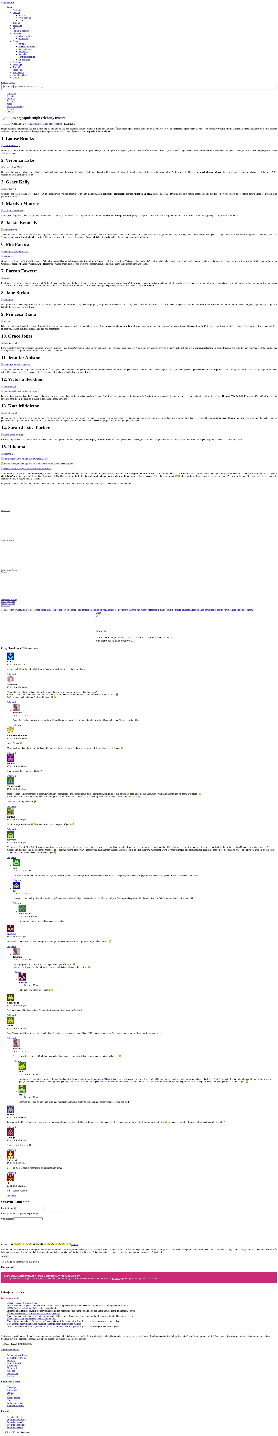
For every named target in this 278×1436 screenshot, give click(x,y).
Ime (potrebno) (8, 1208)
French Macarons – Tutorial (47, 1313)
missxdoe (11, 934)
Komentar (5, 1244)
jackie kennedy (59, 610)
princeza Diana (189, 610)
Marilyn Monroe (128, 610)
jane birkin (71, 610)
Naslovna (17, 10)
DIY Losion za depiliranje (45, 1308)
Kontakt (22, 54)
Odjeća (10, 1392)
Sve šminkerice (25, 49)
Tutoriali (16, 23)
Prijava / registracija (27, 46)
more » (74, 1244)
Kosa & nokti (25, 17)
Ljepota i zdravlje (15, 1417)
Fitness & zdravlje (21, 31)
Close (98, 612)
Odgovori (11, 674)
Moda (15, 28)
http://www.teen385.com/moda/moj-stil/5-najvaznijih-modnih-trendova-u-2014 (72, 1079)
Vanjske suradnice (27, 57)
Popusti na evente (15, 1427)
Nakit (9, 1400)
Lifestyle (17, 33)
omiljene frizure (174, 610)
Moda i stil (17, 70)
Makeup (22, 15)
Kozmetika (12, 1390)
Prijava (12, 82)
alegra (22, 1094)
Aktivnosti (23, 51)
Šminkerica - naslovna (17, 1355)
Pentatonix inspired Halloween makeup (63, 1324)
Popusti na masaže (15, 1422)
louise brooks (113, 610)
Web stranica (7, 1219)
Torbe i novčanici (15, 1403)
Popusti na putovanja (16, 1419)
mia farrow (142, 610)
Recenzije (17, 25)
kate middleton (99, 610)
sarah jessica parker (214, 610)
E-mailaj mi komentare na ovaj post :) (22, 1261)
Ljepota (16, 12)
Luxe (21, 20)
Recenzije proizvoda (16, 1358)
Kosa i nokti (18, 72)
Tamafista (57, 124)
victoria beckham (245, 610)
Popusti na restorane (16, 1425)
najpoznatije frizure (156, 610)
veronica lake (230, 610)
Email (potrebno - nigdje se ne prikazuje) (19, 1213)
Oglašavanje (24, 59)
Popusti (5, 1411)
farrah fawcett (15, 610)
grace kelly (46, 610)
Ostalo (16, 77)
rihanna (200, 610)
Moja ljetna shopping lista (44, 1318)
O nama (16, 41)
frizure (25, 610)
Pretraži (4, 82)
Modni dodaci (13, 1398)
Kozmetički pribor (15, 1405)
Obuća (10, 1395)
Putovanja (23, 38)
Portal (9, 7)
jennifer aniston (85, 610)
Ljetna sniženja (30, 1303)
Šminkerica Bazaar (10, 1381)
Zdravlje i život (20, 75)
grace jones (35, 610)
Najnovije (11, 1387)
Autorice (22, 44)
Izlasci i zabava (25, 36)
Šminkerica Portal (10, 1349)
